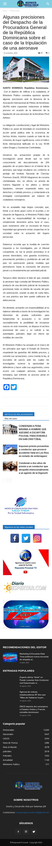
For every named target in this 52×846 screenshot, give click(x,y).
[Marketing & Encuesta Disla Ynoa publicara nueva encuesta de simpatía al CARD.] (10, 657)
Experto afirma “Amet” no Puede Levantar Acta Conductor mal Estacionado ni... (34, 680)
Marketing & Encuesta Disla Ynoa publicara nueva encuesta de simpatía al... (34, 657)
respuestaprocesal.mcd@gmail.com (32, 812)
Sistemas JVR (40, 806)
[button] (48, 4)
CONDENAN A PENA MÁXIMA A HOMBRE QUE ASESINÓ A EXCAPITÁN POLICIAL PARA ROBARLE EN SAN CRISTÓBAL (33, 433)
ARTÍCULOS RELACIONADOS (19, 414)
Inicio (5, 10)
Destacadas (15, 10)
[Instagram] (37, 538)
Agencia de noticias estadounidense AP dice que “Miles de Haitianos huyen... (33, 695)
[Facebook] (14, 538)
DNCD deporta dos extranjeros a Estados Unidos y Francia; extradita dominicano (34, 709)
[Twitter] (26, 538)
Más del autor (11, 418)
